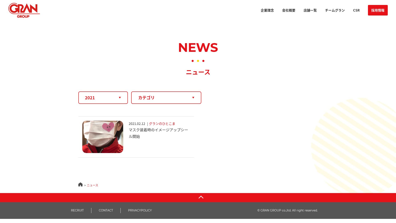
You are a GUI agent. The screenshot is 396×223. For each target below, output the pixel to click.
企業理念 (267, 10)
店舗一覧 (310, 10)
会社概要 (288, 10)
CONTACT (106, 210)
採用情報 (377, 10)
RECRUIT (77, 210)
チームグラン (335, 10)
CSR (356, 10)
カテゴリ (146, 98)
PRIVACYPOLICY (140, 210)
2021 (90, 98)
